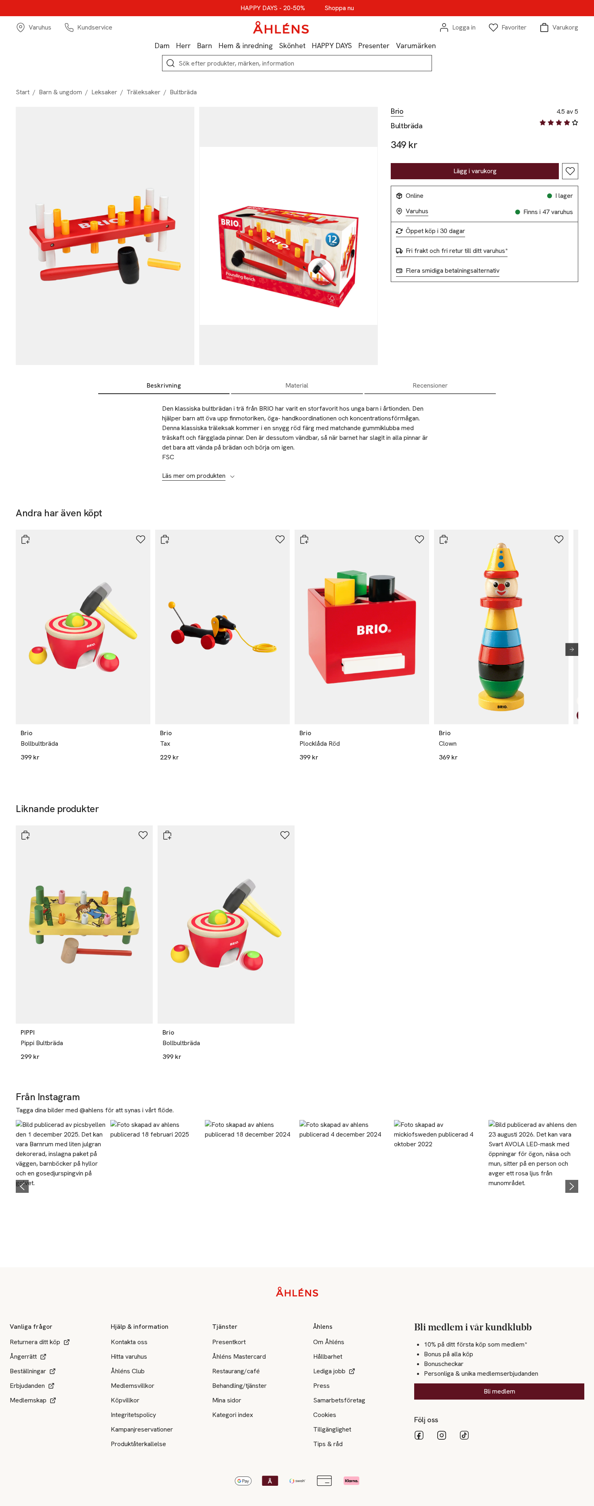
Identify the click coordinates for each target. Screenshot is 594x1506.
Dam (162, 45)
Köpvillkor (125, 1400)
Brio (397, 111)
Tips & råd (328, 1444)
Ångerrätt (23, 1356)
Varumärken (416, 45)
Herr (183, 45)
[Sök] (170, 63)
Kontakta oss (129, 1342)
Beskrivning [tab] (164, 385)
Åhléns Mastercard (239, 1356)
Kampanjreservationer (142, 1429)
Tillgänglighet (332, 1429)
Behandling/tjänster (239, 1385)
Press (321, 1385)
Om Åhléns (328, 1342)
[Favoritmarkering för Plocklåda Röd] (419, 539)
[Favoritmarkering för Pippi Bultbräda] (143, 835)
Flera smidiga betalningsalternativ (452, 271)
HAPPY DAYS (332, 45)
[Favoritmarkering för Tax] (280, 539)
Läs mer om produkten (193, 476)
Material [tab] (296, 385)
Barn (204, 45)
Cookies (324, 1415)
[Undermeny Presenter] (392, 45)
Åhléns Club (128, 1371)
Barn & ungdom (60, 92)
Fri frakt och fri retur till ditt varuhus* (457, 251)
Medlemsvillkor (132, 1385)
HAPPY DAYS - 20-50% (272, 8)
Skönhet (292, 45)
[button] (60, 1185)
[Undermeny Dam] (173, 45)
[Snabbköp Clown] (443, 539)
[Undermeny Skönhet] (308, 45)
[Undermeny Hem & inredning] (276, 45)
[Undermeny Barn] (215, 45)
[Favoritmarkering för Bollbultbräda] (140, 539)
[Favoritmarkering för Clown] (559, 539)
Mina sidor (226, 1400)
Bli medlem (499, 1391)
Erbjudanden (27, 1385)
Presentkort (229, 1342)
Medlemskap (28, 1400)
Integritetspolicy (133, 1415)
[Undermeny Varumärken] (439, 45)
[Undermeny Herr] (194, 45)
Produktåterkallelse (138, 1444)
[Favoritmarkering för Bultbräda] (570, 171)
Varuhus (417, 211)
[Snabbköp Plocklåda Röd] (304, 539)
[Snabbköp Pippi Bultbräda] (25, 835)
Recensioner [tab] (430, 385)
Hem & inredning (246, 45)
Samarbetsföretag (339, 1400)
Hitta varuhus (129, 1356)
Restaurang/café (236, 1371)
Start (22, 92)
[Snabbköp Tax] (165, 539)
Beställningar (28, 1371)
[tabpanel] (297, 437)
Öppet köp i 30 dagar (435, 231)
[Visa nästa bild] (568, 649)
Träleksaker (143, 92)
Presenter (374, 45)
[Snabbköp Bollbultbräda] (25, 539)
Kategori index (232, 1415)
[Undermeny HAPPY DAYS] (355, 45)
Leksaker (104, 92)
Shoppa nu (339, 8)
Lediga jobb (329, 1371)
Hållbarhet (327, 1356)
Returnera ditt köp (35, 1342)
